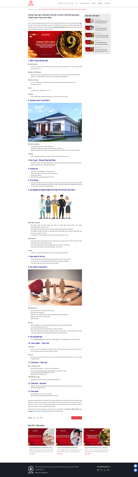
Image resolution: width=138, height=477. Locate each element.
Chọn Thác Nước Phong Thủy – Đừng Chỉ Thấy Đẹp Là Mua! (96, 448)
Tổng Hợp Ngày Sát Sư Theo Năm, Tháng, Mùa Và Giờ (41, 448)
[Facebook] (38, 418)
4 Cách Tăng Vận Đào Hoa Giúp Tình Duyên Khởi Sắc (67, 448)
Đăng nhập (107, 3)
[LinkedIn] (34, 418)
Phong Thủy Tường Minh (41, 411)
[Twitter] (41, 418)
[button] (94, 3)
